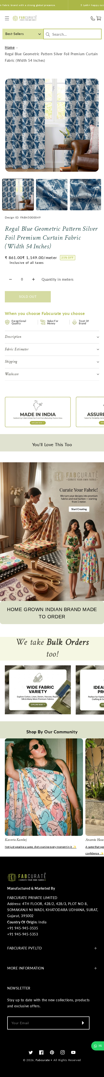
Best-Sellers (14, 34)
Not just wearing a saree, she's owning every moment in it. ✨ (40, 847)
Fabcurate (43, 1060)
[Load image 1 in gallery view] (18, 194)
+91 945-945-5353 (22, 934)
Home (10, 47)
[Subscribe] (83, 1023)
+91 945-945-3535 (22, 928)
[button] (7, 18)
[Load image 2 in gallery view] (51, 194)
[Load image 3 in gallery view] (85, 194)
